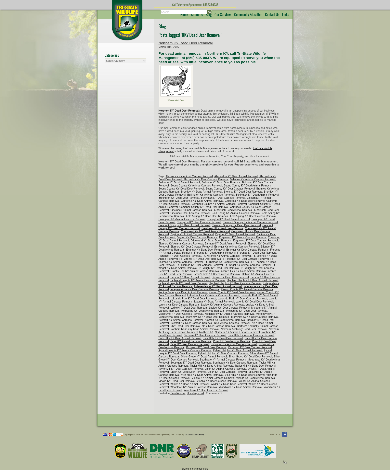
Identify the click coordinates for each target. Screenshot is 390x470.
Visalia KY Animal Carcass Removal (213, 377)
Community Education (248, 15)
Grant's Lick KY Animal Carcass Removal (194, 271)
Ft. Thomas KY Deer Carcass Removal (200, 264)
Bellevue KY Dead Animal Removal (179, 182)
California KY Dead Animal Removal (202, 200)
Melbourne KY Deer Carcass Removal (180, 313)
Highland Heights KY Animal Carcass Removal (197, 280)
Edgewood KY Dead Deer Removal (211, 240)
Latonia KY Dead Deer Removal (254, 301)
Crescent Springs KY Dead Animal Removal (184, 225)
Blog (209, 15)
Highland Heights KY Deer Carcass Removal (235, 283)
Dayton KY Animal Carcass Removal (192, 234)
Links (285, 15)
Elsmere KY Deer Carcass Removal (191, 246)
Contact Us (272, 15)
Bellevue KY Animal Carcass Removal (252, 179)
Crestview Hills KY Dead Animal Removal (205, 231)
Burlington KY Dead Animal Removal (257, 194)
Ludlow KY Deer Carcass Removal (229, 307)
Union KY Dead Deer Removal (188, 371)
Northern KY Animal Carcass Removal (237, 332)
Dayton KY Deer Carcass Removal (197, 237)
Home (184, 15)
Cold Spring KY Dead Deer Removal (207, 216)
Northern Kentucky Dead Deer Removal (244, 329)
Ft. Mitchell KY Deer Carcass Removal (246, 258)
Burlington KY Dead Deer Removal (178, 197)
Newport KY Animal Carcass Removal (180, 319)
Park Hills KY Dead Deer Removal (223, 338)
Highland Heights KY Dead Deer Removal (182, 283)
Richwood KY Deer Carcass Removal (250, 347)
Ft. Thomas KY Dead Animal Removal (227, 261)
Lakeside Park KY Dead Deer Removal (193, 298)
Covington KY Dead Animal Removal (228, 219)
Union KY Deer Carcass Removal (227, 371)
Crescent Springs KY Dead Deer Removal (236, 225)
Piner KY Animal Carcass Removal (190, 341)
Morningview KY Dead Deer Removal (208, 316)
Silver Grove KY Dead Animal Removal (204, 356)
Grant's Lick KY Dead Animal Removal (243, 271)
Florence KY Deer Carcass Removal (179, 255)
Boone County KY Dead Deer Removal (181, 188)
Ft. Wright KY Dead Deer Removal (219, 268)
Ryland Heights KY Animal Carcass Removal (184, 350)
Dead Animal (177, 393)
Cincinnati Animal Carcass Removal (191, 209)
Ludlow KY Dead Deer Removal (188, 307)
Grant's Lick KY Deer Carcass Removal (217, 274)
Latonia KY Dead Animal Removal (214, 301)
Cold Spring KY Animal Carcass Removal (236, 213)
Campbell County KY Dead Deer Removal (203, 206)
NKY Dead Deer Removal (185, 326)
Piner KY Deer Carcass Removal (189, 344)
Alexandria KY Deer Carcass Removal (205, 179)
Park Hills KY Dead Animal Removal (179, 338)
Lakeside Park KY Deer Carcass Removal (242, 298)
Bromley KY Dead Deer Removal (243, 191)
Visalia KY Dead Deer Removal (176, 380)
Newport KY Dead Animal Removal (225, 319)
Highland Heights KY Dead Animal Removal (252, 280)
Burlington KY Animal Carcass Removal (210, 194)
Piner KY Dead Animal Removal (231, 341)
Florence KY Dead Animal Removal (215, 252)
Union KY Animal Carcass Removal (225, 368)
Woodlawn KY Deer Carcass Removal (206, 390)
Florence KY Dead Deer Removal (256, 252)
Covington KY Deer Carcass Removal (199, 222)
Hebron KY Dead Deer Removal (230, 277)
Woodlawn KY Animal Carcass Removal (193, 387)
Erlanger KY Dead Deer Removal (205, 249)
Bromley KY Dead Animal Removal (201, 191)
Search (165, 12)
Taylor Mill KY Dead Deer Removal (255, 365)
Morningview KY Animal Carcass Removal (229, 313)
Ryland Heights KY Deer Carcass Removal (223, 353)
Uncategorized (195, 393)
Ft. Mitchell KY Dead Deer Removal (200, 258)
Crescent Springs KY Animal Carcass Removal (250, 222)
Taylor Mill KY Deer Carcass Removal (180, 368)
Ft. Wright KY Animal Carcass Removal (247, 264)
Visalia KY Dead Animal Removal (255, 377)
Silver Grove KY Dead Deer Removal (250, 356)
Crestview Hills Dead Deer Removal (222, 228)
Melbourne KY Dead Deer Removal (246, 310)
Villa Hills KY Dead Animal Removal (202, 374)
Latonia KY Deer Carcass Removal (178, 304)
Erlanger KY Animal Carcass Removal (236, 246)
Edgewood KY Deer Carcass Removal (255, 240)
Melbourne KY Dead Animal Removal (202, 310)
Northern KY (206, 332)
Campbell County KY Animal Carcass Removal (219, 203)
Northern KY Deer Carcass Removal (205, 335)
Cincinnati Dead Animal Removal (233, 209)
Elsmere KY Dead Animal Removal (225, 243)
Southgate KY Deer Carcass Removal (235, 362)
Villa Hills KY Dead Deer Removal (245, 374)
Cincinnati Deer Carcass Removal (190, 213)
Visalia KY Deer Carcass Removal (217, 380)
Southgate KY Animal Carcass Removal (223, 359)
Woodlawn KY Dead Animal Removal (240, 387)
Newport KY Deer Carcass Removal (191, 322)
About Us (197, 15)
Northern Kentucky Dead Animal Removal (194, 329)
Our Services (222, 15)
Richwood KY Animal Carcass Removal (234, 344)
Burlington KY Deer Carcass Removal (223, 197)
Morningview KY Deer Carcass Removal (254, 316)
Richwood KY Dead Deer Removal (206, 347)
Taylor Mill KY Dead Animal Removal (211, 365)
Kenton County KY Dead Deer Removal (232, 292)
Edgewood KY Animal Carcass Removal (242, 237)
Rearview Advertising (194, 435)
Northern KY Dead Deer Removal (185, 43)
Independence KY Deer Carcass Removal (194, 289)
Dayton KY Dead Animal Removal (235, 234)
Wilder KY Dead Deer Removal (229, 384)
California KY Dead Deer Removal (245, 200)
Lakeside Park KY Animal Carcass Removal (213, 295)
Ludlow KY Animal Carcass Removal (222, 304)
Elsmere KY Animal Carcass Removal (180, 243)
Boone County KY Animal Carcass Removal (196, 185)
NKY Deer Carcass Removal (218, 326)
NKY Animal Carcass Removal (232, 322)
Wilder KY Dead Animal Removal (189, 384)
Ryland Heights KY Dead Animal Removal (237, 350)
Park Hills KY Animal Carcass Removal (251, 335)
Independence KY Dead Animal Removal (218, 286)
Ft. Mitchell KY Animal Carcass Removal (227, 255)
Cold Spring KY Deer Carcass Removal (253, 216)
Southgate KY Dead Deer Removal (190, 362)
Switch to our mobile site (195, 468)
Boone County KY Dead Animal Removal (248, 185)
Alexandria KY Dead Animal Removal (236, 176)
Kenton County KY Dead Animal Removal (182, 292)
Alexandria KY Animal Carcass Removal (189, 176)
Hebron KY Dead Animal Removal (190, 277)
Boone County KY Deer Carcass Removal (230, 188)
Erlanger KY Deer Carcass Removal (247, 249)
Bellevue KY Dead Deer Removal (221, 182)
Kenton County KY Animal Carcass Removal (247, 289)
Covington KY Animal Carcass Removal (181, 219)
